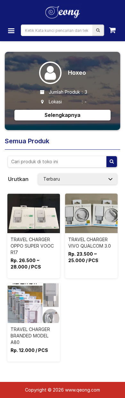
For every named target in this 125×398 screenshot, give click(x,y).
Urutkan (18, 179)
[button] (98, 30)
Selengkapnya (62, 115)
